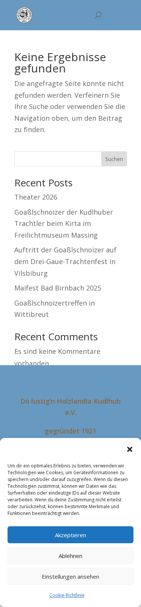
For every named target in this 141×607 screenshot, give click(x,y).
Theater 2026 (35, 196)
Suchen (114, 159)
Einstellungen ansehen (70, 576)
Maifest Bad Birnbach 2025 (57, 287)
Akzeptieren (70, 535)
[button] (129, 449)
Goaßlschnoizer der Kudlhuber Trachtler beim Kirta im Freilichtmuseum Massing (63, 223)
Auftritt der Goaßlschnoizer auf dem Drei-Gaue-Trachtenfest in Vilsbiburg (65, 261)
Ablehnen (70, 555)
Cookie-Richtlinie (67, 595)
